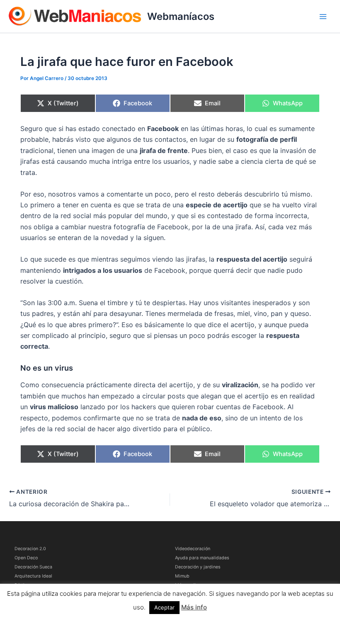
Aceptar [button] (164, 607)
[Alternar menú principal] (323, 16)
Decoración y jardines (198, 567)
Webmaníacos (180, 16)
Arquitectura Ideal (33, 576)
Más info (194, 607)
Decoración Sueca (33, 567)
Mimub (182, 576)
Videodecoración (192, 548)
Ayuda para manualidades (202, 558)
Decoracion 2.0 (30, 548)
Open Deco (26, 558)
